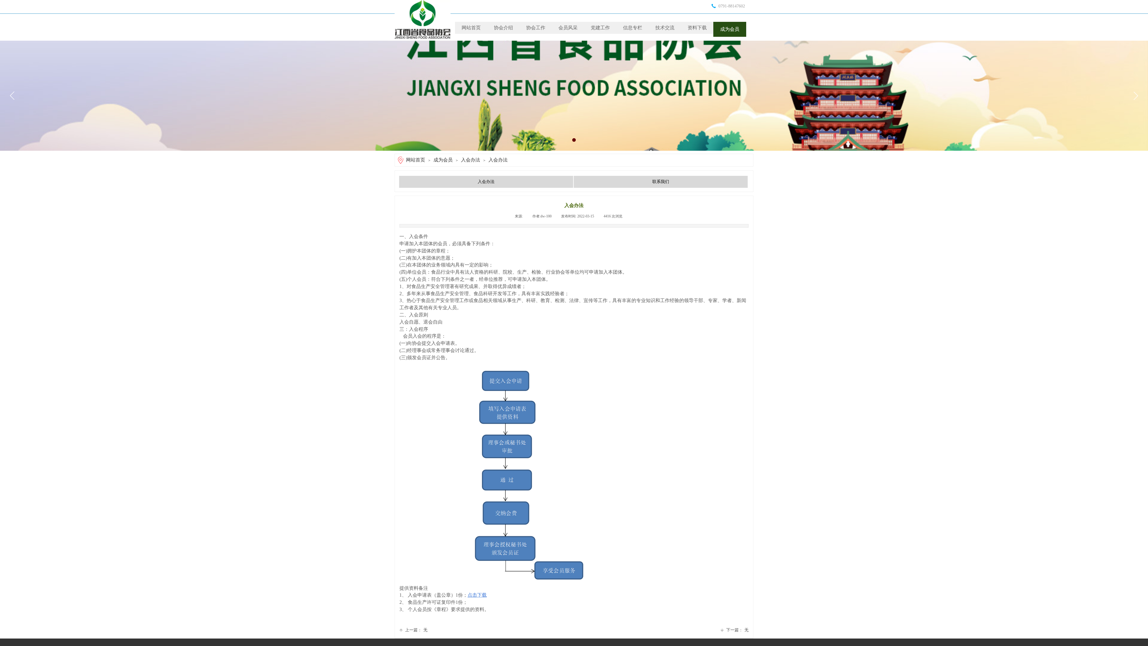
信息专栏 (632, 27)
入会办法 (470, 159)
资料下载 (697, 27)
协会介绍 (503, 27)
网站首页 (471, 27)
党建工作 (600, 27)
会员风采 (568, 27)
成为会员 (729, 29)
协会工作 (535, 27)
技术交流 (664, 27)
